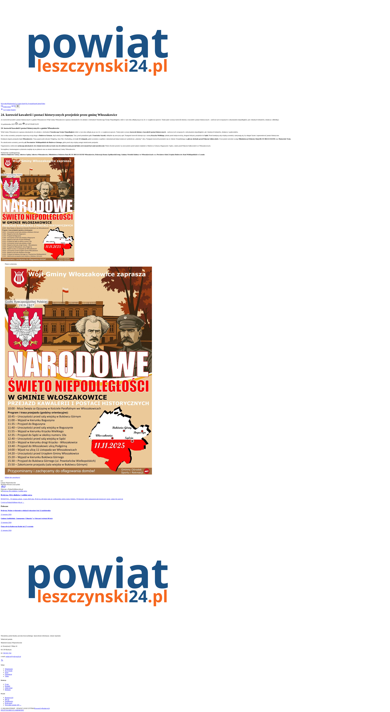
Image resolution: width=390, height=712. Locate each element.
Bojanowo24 (9, 697)
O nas (7, 684)
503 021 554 (7, 653)
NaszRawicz (9, 701)
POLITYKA (5, 710)
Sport (35, 103)
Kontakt (7, 686)
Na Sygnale (29, 103)
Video (43, 103)
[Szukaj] (2, 107)
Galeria (39, 103)
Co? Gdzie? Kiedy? (9, 110)
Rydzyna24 (8, 703)
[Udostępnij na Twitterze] (4, 487)
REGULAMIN (14, 710)
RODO (21, 710)
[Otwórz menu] (18, 106)
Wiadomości (11, 103)
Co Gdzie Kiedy (20, 103)
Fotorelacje (8, 674)
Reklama (8, 690)
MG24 (7, 699)
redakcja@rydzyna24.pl (13, 656)
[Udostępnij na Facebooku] (2, 487)
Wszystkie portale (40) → (13, 705)
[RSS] (2, 661)
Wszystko (4, 103)
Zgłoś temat (8, 688)
